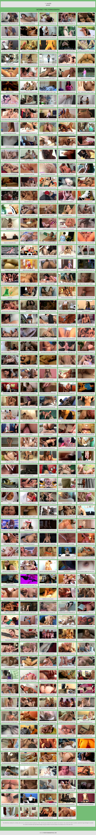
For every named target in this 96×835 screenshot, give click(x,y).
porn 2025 (49, 3)
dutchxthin (48, 5)
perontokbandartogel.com (49, 832)
